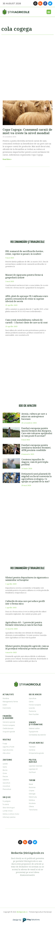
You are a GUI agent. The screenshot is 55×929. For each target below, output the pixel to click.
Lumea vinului (8, 811)
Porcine (5, 776)
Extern (5, 705)
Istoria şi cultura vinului (11, 814)
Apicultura (32, 698)
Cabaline (6, 780)
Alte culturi (6, 753)
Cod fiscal (32, 772)
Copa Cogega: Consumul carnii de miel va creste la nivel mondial (27, 131)
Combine (32, 750)
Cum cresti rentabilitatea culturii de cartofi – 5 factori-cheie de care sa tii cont (26, 321)
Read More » (7, 159)
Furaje (5, 744)
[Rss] (40, 3)
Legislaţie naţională (35, 766)
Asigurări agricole (9, 732)
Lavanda (32, 708)
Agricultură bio (8, 750)
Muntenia (32, 803)
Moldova (32, 800)
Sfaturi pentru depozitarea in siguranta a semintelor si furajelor (27, 578)
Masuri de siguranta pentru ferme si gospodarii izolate (24, 276)
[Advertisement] (27, 66)
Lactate (5, 764)
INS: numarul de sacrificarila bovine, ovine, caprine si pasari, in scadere (24, 252)
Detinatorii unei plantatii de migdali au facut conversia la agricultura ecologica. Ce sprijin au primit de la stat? (36, 477)
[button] (49, 12)
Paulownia (32, 711)
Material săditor (34, 728)
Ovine (5, 773)
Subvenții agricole (9, 722)
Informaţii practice (9, 817)
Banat (31, 784)
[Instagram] (35, 3)
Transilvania (33, 810)
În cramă (6, 804)
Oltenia (31, 806)
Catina (31, 702)
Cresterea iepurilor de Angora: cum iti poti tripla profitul (34, 462)
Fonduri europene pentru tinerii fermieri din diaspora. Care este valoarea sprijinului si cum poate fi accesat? (36, 432)
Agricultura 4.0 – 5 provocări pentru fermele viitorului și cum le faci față (23, 623)
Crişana (31, 791)
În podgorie (6, 801)
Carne (5, 767)
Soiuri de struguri (9, 808)
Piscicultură (7, 789)
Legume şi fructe (8, 747)
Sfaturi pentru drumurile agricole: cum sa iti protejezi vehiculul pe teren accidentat (27, 647)
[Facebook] (45, 3)
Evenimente (7, 708)
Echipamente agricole (36, 753)
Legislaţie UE (33, 769)
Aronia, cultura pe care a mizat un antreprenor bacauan (34, 416)
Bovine (5, 770)
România (6, 698)
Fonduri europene (9, 725)
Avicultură (6, 786)
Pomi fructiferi (34, 714)
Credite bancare (8, 728)
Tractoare (32, 747)
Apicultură (6, 783)
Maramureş (33, 797)
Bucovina (32, 787)
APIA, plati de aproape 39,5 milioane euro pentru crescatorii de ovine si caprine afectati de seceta (26, 299)
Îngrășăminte (33, 732)
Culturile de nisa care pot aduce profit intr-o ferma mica (25, 602)
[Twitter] (50, 3)
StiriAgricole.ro (22, 912)
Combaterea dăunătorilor (37, 735)
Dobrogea (32, 794)
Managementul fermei (10, 702)
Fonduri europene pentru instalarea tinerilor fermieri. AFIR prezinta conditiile (36, 448)
